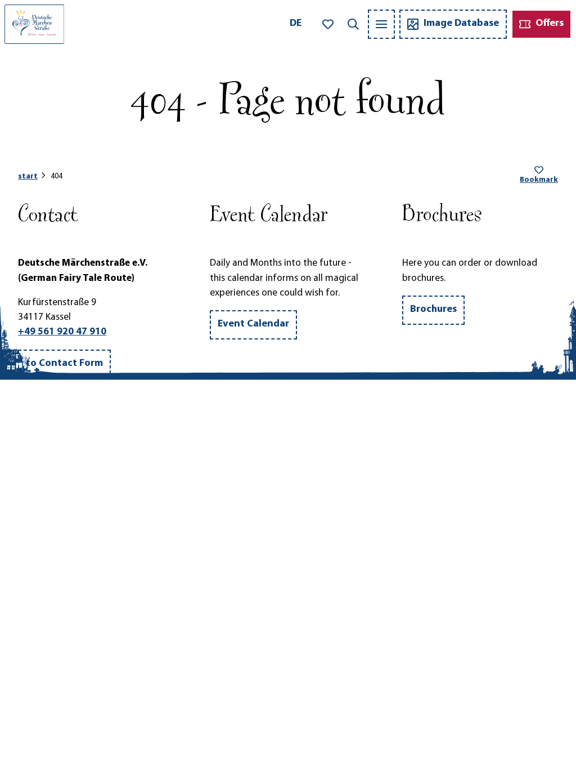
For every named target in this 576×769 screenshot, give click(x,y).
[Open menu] (381, 24)
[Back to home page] (34, 24)
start (28, 176)
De (296, 24)
